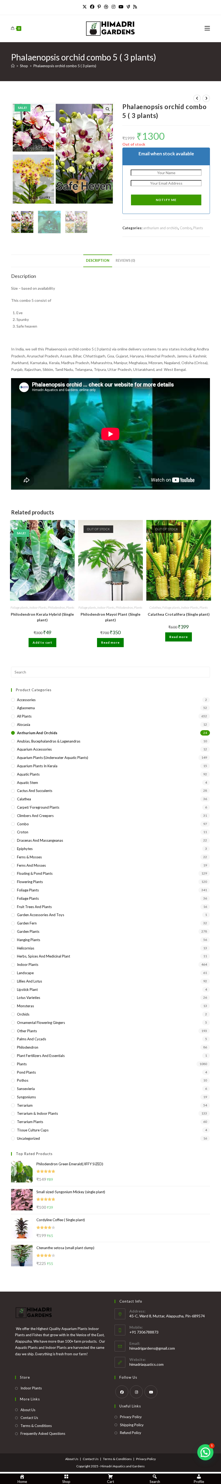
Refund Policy (130, 1433)
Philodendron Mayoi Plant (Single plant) (110, 617)
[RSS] (135, 6)
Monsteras (25, 1006)
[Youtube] (121, 6)
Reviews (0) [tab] (125, 261)
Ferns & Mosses (29, 857)
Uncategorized (28, 1138)
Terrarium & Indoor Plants (37, 1113)
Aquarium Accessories (34, 749)
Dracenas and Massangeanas (40, 840)
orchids (23, 1014)
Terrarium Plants (30, 1122)
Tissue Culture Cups (33, 1130)
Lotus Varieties (28, 997)
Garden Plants (28, 931)
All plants (24, 716)
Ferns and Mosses (31, 865)
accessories (26, 700)
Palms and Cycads (31, 1039)
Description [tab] (97, 261)
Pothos (22, 1080)
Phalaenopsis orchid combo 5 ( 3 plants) (64, 66)
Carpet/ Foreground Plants (38, 807)
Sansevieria (26, 1089)
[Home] (13, 66)
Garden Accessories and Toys (40, 915)
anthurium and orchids (160, 228)
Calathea (155, 607)
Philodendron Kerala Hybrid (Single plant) (42, 617)
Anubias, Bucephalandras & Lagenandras (48, 741)
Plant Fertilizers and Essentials (41, 1055)
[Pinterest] (99, 6)
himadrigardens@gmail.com (152, 1348)
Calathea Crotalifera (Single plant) (179, 614)
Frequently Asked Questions (42, 1433)
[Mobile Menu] (207, 28)
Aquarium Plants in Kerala (37, 766)
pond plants (26, 1072)
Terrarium (25, 1105)
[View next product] (206, 98)
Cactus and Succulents (34, 790)
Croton (22, 832)
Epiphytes (25, 849)
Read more (110, 642)
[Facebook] (92, 6)
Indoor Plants (38, 607)
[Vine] (128, 6)
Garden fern (27, 923)
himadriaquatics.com (146, 1364)
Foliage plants (19, 607)
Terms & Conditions (36, 1426)
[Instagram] (113, 6)
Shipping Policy (132, 1425)
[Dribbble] (106, 6)
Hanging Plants (28, 940)
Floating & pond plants (35, 873)
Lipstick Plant (27, 989)
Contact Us (29, 1417)
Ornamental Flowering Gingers (41, 1022)
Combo (186, 228)
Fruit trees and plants (34, 907)
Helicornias (25, 948)
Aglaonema (26, 708)
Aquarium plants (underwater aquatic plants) (52, 757)
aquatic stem (27, 782)
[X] (85, 6)
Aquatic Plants (28, 774)
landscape (25, 973)
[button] (107, 109)
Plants (198, 228)
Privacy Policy (131, 1417)
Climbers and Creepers (35, 815)
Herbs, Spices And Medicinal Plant (43, 956)
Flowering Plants (30, 882)
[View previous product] (197, 98)
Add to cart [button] (42, 642)
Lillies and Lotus (29, 981)
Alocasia (23, 724)
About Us (27, 1410)
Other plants (27, 1031)
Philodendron (56, 607)
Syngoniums (26, 1097)
